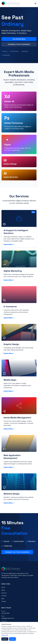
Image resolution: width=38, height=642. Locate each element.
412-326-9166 (5, 613)
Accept (12, 639)
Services (4, 593)
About (3, 590)
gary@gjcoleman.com (7, 618)
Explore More (8, 244)
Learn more (4, 635)
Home (3, 587)
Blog (2, 598)
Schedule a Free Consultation (19, 44)
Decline (4, 639)
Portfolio (3, 595)
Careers (3, 601)
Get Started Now (19, 39)
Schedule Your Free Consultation (17, 552)
